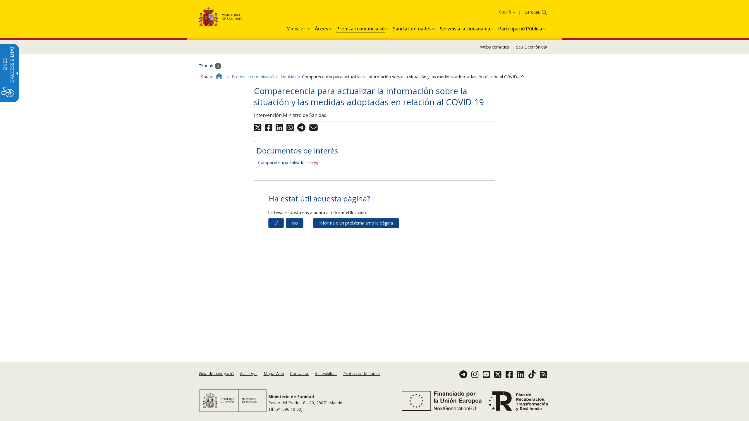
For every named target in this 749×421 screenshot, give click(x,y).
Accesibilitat (326, 373)
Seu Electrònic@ (531, 47)
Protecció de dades (361, 373)
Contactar (299, 373)
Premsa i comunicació (253, 77)
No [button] (295, 223)
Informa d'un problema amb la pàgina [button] (356, 223)
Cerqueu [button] (532, 12)
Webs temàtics (494, 47)
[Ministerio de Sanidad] (220, 18)
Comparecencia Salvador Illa (286, 162)
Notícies (288, 77)
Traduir (207, 65)
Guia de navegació (216, 373)
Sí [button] (276, 223)
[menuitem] (296, 28)
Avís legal (248, 373)
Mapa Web (274, 373)
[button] (495, 12)
